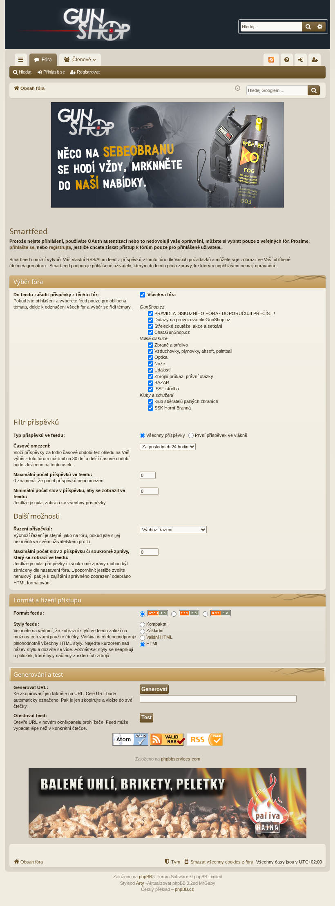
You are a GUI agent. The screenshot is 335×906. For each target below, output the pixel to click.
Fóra (47, 60)
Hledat (25, 71)
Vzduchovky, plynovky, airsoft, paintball (193, 351)
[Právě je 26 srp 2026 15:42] (237, 88)
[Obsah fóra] (74, 24)
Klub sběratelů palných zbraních (186, 401)
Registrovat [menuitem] (316, 61)
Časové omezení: (32, 445)
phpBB (145, 876)
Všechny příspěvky (165, 435)
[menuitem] (287, 60)
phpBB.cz (184, 889)
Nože (159, 363)
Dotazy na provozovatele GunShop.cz (192, 319)
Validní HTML (159, 637)
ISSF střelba (166, 388)
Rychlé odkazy (22, 61)
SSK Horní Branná (172, 407)
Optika (161, 357)
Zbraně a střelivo (171, 344)
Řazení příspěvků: (32, 528)
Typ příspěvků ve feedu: (39, 435)
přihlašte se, (22, 247)
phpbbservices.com (180, 758)
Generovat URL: (30, 687)
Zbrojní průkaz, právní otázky (183, 376)
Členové (81, 60)
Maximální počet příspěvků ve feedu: (52, 474)
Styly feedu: (26, 624)
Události (162, 369)
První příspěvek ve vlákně (221, 435)
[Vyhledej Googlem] (314, 90)
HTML (152, 643)
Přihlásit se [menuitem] (302, 61)
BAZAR (161, 382)
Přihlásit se (54, 71)
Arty (140, 883)
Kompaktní (157, 624)
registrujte (60, 247)
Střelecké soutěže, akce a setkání (188, 326)
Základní (154, 630)
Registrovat (88, 71)
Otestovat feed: (30, 715)
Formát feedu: (28, 613)
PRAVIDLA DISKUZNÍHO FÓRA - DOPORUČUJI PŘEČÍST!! (214, 313)
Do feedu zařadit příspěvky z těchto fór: (56, 294)
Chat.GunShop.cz (172, 332)
